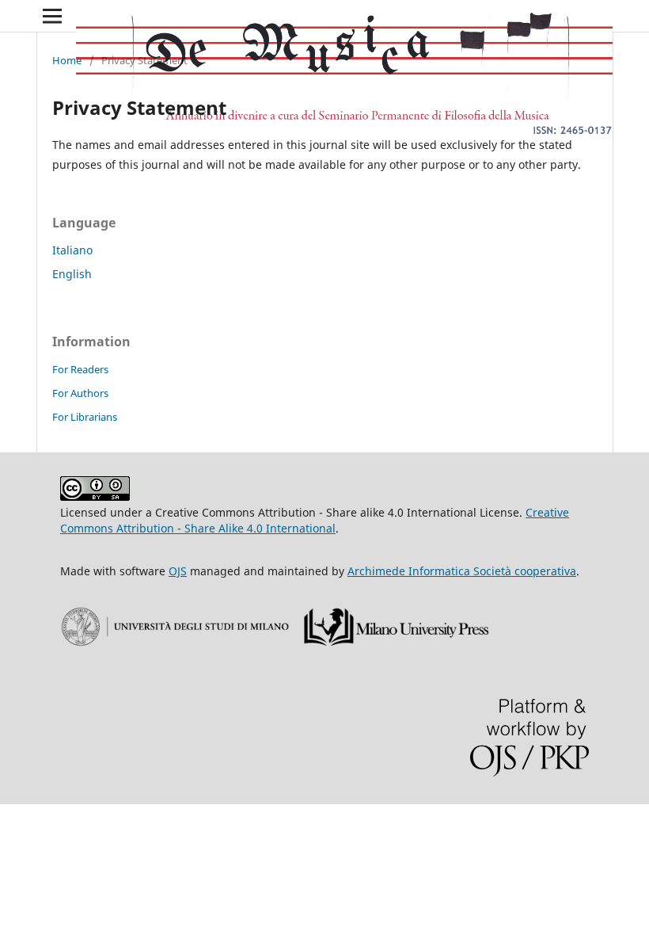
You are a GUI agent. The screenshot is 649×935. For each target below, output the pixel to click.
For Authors (80, 393)
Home (67, 60)
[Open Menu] (52, 16)
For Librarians (84, 417)
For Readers (80, 369)
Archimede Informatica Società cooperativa (461, 570)
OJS (178, 570)
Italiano (72, 250)
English (72, 273)
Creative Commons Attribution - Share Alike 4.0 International (314, 520)
